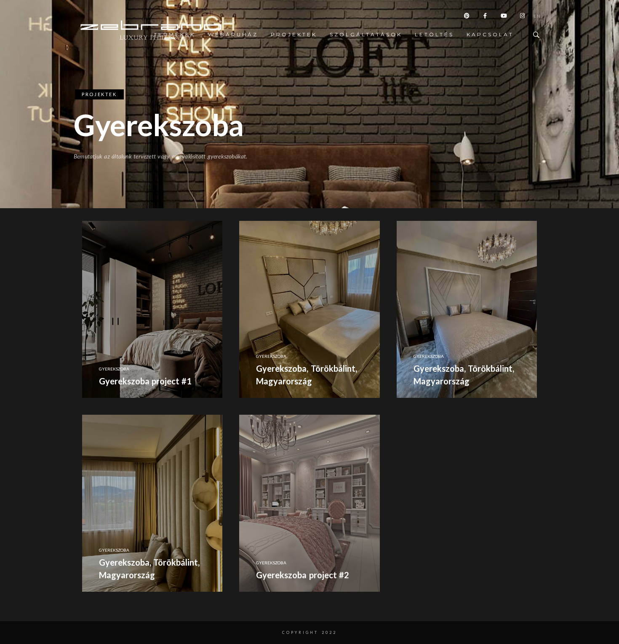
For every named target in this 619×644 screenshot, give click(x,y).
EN (537, 17)
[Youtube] (504, 17)
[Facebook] (485, 17)
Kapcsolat (490, 34)
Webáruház (233, 34)
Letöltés (434, 34)
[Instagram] (522, 17)
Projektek (294, 34)
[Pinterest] (467, 17)
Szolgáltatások (366, 34)
